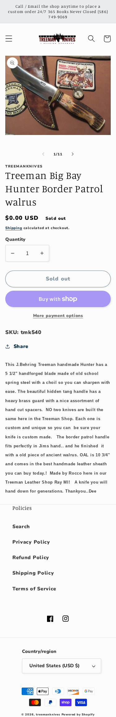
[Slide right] (72, 154)
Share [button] (21, 346)
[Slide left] (43, 154)
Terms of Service (34, 588)
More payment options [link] (58, 316)
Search (21, 526)
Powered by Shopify (78, 714)
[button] (9, 39)
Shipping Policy (33, 573)
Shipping (13, 227)
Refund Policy (30, 557)
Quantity (15, 239)
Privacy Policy (31, 542)
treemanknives (48, 714)
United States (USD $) (54, 666)
